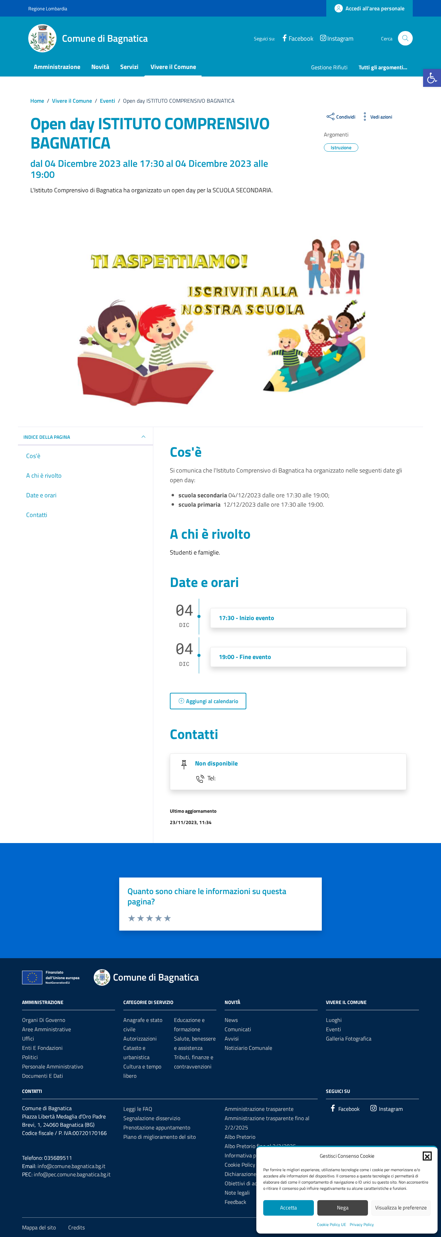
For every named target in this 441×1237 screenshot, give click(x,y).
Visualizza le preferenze (401, 1207)
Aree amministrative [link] (46, 1029)
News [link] (231, 1020)
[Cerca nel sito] (405, 38)
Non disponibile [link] (216, 763)
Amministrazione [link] (57, 66)
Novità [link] (100, 66)
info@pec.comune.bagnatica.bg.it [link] (72, 1174)
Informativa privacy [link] (247, 1155)
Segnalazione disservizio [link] (151, 1118)
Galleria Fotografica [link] (348, 1038)
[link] (432, 78)
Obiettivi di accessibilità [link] (252, 1183)
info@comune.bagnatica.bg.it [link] (71, 1166)
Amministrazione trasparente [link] (259, 1109)
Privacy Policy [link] (362, 1224)
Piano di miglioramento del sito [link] (159, 1137)
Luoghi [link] (334, 1020)
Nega (343, 1207)
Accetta (288, 1207)
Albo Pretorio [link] (240, 1137)
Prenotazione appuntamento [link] (156, 1127)
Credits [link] (76, 1227)
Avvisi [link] (232, 1038)
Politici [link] (30, 1057)
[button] (427, 1156)
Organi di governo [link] (43, 1020)
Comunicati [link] (238, 1029)
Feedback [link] (235, 1202)
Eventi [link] (333, 1029)
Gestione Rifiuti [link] (329, 67)
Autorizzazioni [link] (140, 1038)
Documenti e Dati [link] (42, 1076)
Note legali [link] (237, 1192)
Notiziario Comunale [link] (248, 1048)
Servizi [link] (129, 66)
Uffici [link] (28, 1038)
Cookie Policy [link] (240, 1164)
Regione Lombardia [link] (47, 8)
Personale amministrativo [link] (52, 1066)
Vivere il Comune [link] (173, 66)
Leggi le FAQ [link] (137, 1109)
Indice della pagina (46, 436)
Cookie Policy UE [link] (331, 1224)
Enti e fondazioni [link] (42, 1048)
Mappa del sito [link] (39, 1227)
